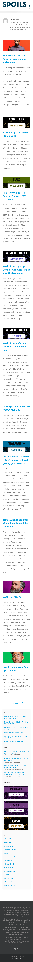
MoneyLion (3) (9, 864)
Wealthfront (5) (10, 885)
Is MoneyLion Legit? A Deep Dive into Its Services (16, 759)
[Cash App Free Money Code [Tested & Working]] (16, 792)
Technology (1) (10, 871)
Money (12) (8, 860)
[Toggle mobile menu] (29, 8)
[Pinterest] (18, 949)
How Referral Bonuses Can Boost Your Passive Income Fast (16, 752)
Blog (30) (8, 842)
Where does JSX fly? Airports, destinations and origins (14, 58)
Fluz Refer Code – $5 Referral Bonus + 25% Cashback (14, 196)
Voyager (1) (9, 882)
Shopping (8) (9, 867)
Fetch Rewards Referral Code (13, 732)
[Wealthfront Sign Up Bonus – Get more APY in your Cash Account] (16, 256)
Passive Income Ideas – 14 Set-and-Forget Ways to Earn (15, 717)
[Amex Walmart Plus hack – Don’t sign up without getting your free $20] (16, 446)
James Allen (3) (10, 857)
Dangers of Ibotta (12, 597)
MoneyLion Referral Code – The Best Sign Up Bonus (16, 723)
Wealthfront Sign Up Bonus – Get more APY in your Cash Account (16, 269)
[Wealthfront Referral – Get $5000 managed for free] (16, 333)
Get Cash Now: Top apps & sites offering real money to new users (14, 773)
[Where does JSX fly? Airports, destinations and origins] (16, 45)
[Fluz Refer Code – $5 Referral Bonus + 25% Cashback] (16, 182)
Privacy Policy (16, 958)
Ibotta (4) (8, 853)
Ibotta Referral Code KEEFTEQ (14, 741)
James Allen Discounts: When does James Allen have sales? (15, 523)
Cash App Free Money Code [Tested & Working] (16, 728)
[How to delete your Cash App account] (16, 657)
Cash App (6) (9, 846)
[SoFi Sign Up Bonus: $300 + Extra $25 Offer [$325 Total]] (16, 808)
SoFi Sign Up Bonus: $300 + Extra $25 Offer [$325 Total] (16, 737)
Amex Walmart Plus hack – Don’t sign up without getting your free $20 (16, 460)
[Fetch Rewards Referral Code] (16, 823)
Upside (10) (9, 878)
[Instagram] (15, 949)
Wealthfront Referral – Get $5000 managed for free (15, 346)
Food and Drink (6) (11, 849)
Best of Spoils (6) (10, 839)
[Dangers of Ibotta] (16, 587)
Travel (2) (8, 874)
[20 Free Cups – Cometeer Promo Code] (16, 122)
